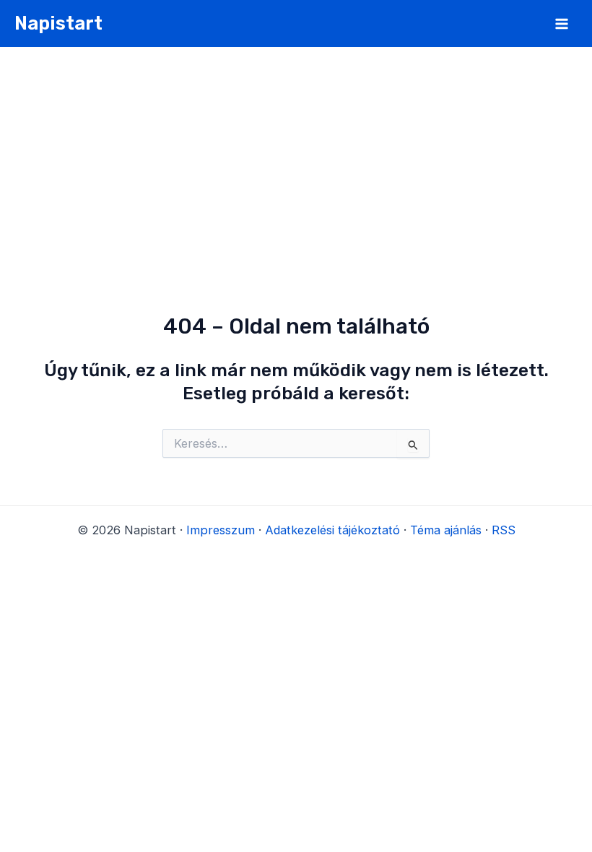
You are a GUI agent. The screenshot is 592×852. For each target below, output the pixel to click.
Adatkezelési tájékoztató (332, 530)
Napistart (58, 23)
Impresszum (220, 530)
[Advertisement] (296, 155)
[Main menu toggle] (561, 23)
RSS (503, 530)
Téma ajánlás (446, 530)
